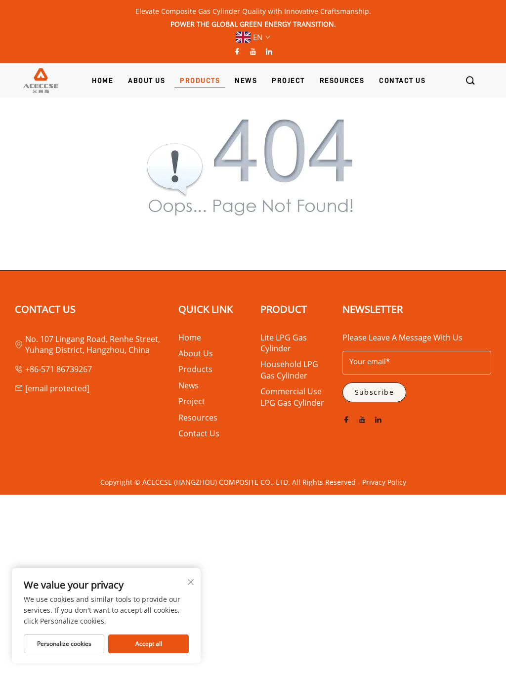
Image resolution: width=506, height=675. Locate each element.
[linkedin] (269, 51)
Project (191, 401)
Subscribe (374, 392)
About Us (195, 353)
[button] (471, 80)
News (188, 385)
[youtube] (253, 51)
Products (195, 369)
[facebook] (237, 51)
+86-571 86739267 (58, 369)
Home (189, 337)
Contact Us (198, 433)
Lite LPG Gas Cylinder (283, 343)
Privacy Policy (384, 482)
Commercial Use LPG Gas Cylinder (292, 397)
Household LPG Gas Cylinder (289, 369)
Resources (197, 417)
